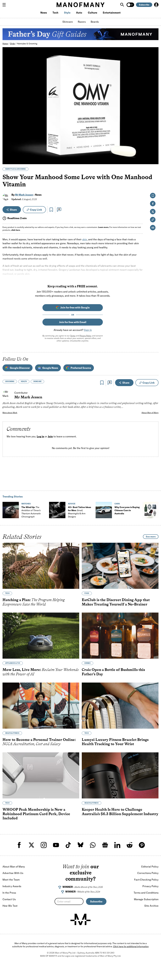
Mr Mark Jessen (24, 194)
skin (84, 239)
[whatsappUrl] (93, 845)
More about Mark (10, 412)
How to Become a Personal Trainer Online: (39, 741)
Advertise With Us (13, 873)
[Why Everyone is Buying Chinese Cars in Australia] (104, 510)
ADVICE (71, 503)
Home (5, 43)
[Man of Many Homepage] (80, 5)
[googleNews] (105, 845)
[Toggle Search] (122, 5)
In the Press (9, 892)
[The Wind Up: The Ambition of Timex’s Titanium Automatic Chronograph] (11, 510)
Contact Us (9, 899)
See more (151, 536)
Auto (79, 12)
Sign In (88, 330)
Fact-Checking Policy (146, 879)
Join (50, 436)
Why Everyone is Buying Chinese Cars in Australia (127, 510)
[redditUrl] (130, 845)
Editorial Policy (149, 866)
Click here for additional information (131, 946)
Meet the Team (11, 879)
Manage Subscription (146, 899)
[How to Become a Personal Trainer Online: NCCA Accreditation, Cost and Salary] (41, 706)
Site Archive (151, 905)
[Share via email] (152, 227)
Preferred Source (81, 367)
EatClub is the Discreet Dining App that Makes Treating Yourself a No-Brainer (116, 601)
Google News (50, 367)
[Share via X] (154, 146)
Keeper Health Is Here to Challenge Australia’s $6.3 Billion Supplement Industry (120, 811)
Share (13, 209)
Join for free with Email (72, 322)
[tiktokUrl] (68, 845)
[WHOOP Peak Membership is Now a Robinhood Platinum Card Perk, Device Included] (41, 775)
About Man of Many (150, 412)
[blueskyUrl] (80, 845)
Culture (92, 12)
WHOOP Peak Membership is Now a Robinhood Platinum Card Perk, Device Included (36, 813)
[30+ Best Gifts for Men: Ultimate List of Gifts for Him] (150, 510)
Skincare (67, 21)
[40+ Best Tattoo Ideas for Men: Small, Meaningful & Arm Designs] (57, 510)
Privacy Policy (85, 336)
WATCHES (26, 503)
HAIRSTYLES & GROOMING (15, 169)
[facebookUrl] (19, 845)
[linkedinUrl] (117, 845)
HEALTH (24, 381)
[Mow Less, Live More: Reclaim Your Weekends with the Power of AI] (41, 636)
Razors (82, 21)
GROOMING (9, 381)
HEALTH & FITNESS (12, 733)
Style (67, 12)
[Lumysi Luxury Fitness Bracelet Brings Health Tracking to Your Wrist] (120, 706)
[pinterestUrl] (142, 845)
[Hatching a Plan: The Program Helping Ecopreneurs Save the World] (41, 566)
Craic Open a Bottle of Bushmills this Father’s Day (113, 671)
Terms (72, 336)
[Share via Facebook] (154, 140)
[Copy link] (154, 160)
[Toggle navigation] (5, 5)
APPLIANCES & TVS (12, 663)
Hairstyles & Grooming (27, 43)
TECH (7, 593)
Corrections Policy (147, 873)
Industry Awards (12, 886)
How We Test (10, 905)
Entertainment (112, 12)
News (43, 12)
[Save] (51, 209)
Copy (36, 209)
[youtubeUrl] (56, 845)
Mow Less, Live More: (41, 671)
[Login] (156, 5)
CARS (117, 503)
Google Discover (20, 367)
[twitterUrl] (31, 845)
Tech (55, 12)
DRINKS (87, 663)
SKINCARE (37, 381)
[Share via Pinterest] (154, 153)
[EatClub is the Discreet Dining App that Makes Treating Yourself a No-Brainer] (120, 566)
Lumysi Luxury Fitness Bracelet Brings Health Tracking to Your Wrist (115, 741)
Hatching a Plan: (34, 601)
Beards (95, 21)
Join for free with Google (75, 307)
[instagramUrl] (44, 845)
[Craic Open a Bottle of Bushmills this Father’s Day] (120, 636)
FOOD (86, 593)
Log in (40, 436)
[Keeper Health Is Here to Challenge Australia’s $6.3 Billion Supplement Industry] (120, 775)
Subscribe (144, 4)
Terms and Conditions (146, 892)
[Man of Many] (80, 919)
